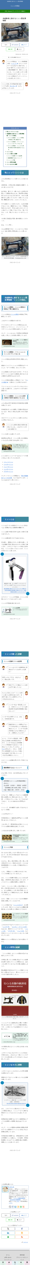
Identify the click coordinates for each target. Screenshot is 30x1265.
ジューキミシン (8, 467)
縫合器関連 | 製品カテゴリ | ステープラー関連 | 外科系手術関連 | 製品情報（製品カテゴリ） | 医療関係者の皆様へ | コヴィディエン (15, 590)
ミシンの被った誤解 (12, 153)
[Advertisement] (15, 109)
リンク (22, 1259)
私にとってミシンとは (12, 131)
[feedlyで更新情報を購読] (21, 1206)
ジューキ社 (20, 931)
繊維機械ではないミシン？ (15, 158)
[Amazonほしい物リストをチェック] (18, 1206)
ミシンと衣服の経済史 (19, 1198)
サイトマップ (7, 1259)
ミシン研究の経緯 (11, 162)
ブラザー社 (11, 931)
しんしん (14, 63)
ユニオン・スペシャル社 (19, 927)
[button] (19, 49)
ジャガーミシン (8, 464)
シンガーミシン (8, 469)
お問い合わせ (7, 1257)
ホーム (8, 1255)
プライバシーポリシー (22, 1257)
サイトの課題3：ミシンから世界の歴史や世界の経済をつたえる (16, 147)
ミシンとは (9, 151)
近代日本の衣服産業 (15, 1199)
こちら (17, 1201)
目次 (12, 128)
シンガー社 (6, 927)
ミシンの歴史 (15, 314)
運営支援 (22, 1255)
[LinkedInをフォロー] (15, 1206)
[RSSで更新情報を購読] (23, 1206)
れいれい (12, 86)
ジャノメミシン (8, 462)
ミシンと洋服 (11, 160)
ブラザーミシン (8, 471)
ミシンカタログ (18, 905)
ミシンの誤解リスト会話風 (15, 155)
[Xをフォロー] (10, 1206)
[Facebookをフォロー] (13, 1206)
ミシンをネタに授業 (12, 164)
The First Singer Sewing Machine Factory (16, 1103)
